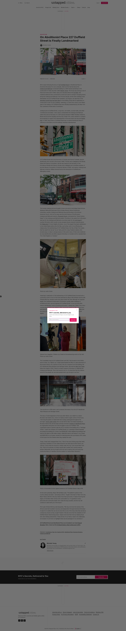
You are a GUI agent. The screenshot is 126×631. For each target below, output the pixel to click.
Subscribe (73, 319)
